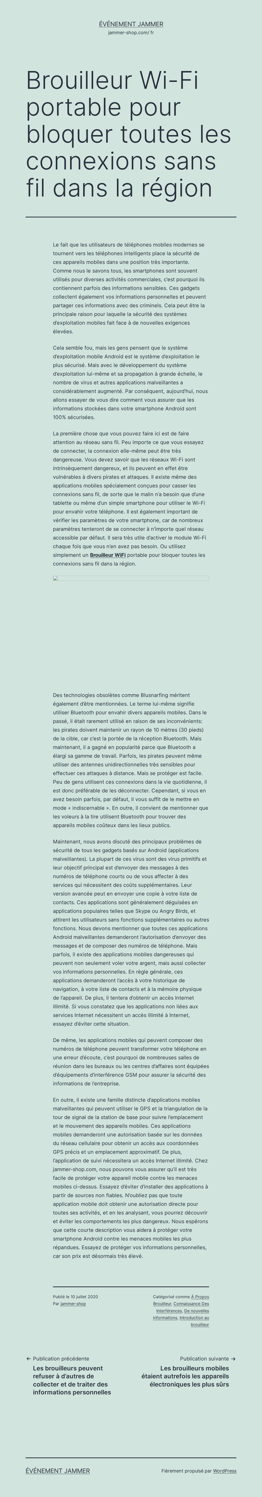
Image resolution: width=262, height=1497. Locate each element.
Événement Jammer (131, 24)
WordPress (224, 1471)
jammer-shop (73, 1303)
